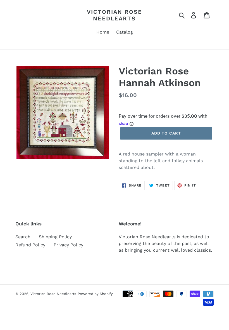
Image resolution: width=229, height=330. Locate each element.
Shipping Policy (55, 236)
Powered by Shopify (95, 294)
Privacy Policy (68, 244)
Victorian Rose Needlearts (114, 15)
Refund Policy (30, 244)
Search (22, 236)
